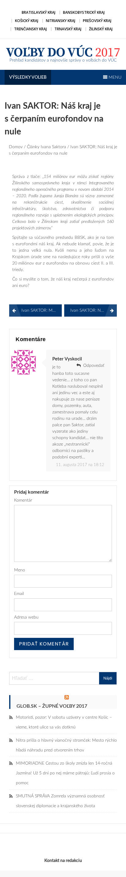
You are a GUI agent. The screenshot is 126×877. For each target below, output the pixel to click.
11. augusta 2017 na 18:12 (80, 465)
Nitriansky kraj (60, 20)
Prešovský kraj (97, 20)
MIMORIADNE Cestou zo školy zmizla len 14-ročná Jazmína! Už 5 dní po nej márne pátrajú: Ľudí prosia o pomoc (65, 773)
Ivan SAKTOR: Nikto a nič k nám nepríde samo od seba (93, 310)
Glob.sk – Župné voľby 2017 (52, 706)
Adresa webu (26, 617)
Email (19, 594)
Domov (16, 147)
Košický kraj (26, 20)
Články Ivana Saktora (46, 147)
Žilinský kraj (101, 29)
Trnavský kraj (67, 29)
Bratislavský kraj (38, 12)
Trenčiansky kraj (30, 29)
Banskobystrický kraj (84, 12)
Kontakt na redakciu (63, 861)
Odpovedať (93, 365)
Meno (19, 570)
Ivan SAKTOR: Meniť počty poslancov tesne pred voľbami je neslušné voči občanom (41, 310)
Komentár (23, 500)
